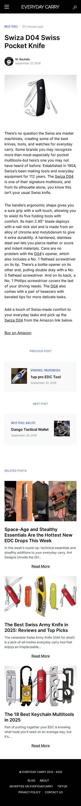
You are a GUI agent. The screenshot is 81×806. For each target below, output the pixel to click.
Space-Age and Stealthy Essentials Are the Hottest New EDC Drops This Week (38, 535)
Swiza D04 (64, 176)
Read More (41, 566)
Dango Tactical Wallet (30, 429)
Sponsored (37, 370)
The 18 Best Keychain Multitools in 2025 (39, 717)
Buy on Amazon (17, 333)
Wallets (30, 423)
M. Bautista (22, 59)
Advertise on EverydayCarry (31, 786)
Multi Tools (11, 27)
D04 (37, 253)
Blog (31, 780)
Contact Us (54, 792)
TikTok (62, 786)
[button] (6, 7)
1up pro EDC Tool (46, 377)
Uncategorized (52, 370)
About (44, 780)
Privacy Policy (29, 792)
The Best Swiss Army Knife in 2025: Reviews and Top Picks (36, 627)
